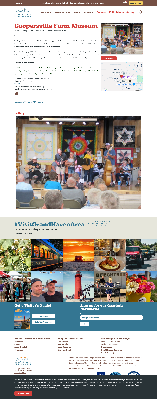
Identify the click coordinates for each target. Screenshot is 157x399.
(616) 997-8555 (26, 81)
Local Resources (64, 347)
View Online (47, 316)
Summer (102, 12)
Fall (111, 12)
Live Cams (18, 3)
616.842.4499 (20, 372)
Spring (130, 12)
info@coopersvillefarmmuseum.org (31, 86)
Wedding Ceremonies (109, 344)
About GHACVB (20, 347)
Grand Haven (47, 3)
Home (16, 30)
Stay (75, 12)
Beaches (45, 12)
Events (87, 12)
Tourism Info (63, 344)
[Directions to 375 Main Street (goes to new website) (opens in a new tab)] (122, 76)
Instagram (27, 233)
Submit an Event (64, 349)
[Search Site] (141, 12)
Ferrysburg (75, 3)
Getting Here (63, 341)
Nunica (102, 3)
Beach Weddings (108, 352)
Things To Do (61, 12)
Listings (25, 30)
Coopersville (84, 3)
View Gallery (108, 58)
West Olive (94, 3)
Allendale (66, 3)
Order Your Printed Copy (43, 322)
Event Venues (106, 347)
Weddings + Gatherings (110, 341)
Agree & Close (23, 393)
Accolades (18, 341)
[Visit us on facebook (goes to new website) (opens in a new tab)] (16, 93)
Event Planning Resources (111, 349)
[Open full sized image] (78, 162)
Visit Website (19, 83)
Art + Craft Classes (37, 30)
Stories (17, 344)
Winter (120, 12)
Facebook (18, 233)
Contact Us (18, 349)
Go (85, 324)
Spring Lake (57, 3)
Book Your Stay (135, 3)
